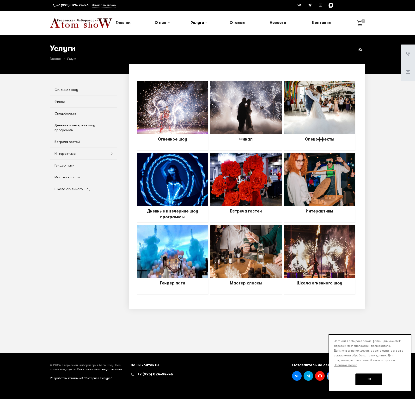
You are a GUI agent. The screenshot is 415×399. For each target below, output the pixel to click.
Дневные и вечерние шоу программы (75, 127)
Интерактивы (319, 211)
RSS (360, 49)
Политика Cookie (345, 365)
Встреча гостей (246, 211)
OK (368, 379)
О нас (160, 22)
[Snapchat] (331, 5)
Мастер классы (246, 283)
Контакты (321, 22)
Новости (278, 22)
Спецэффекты (319, 139)
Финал (246, 139)
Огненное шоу (172, 139)
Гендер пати (172, 283)
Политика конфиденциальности (99, 369)
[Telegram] (310, 5)
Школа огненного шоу (319, 283)
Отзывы (237, 22)
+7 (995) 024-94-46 (155, 374)
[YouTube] (320, 5)
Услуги (197, 22)
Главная (123, 22)
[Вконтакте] (299, 5)
